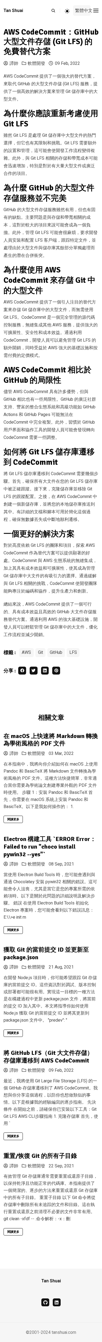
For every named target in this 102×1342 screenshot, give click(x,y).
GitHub (56, 652)
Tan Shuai (13, 11)
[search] (55, 10)
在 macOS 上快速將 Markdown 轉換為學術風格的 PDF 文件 (51, 739)
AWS (26, 652)
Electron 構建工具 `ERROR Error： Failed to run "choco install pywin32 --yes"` (50, 846)
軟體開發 (36, 63)
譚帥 (14, 63)
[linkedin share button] (45, 671)
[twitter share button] (34, 671)
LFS (73, 652)
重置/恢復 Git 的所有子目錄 (40, 1155)
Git (40, 652)
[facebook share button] (22, 671)
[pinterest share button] (56, 671)
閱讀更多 (13, 819)
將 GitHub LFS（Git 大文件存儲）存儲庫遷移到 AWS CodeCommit (48, 1056)
